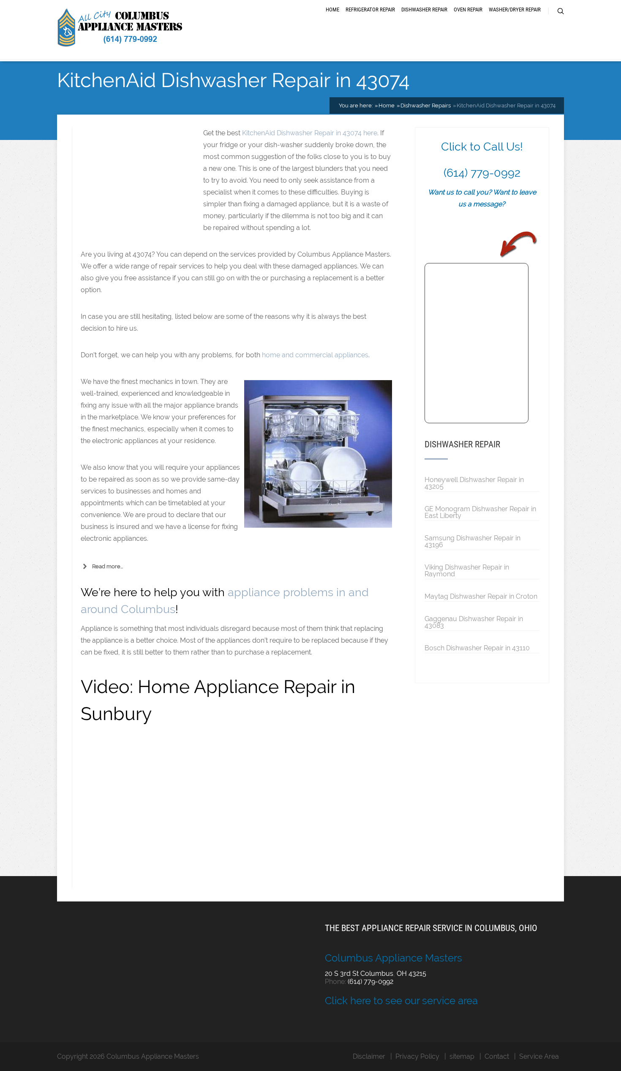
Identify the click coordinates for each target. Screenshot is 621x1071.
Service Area (539, 1056)
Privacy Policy (417, 1056)
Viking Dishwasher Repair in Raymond (467, 570)
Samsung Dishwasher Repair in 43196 (472, 541)
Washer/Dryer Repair (515, 9)
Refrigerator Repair (370, 9)
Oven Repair (468, 9)
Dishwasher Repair (424, 9)
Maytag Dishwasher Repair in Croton (481, 596)
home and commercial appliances (315, 355)
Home (332, 9)
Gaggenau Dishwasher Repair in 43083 (474, 622)
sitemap (461, 1056)
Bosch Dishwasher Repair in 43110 (477, 648)
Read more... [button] (107, 566)
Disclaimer (369, 1056)
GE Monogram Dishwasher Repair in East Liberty (480, 512)
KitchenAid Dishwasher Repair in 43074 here (309, 133)
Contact (497, 1056)
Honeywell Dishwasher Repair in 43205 (474, 483)
